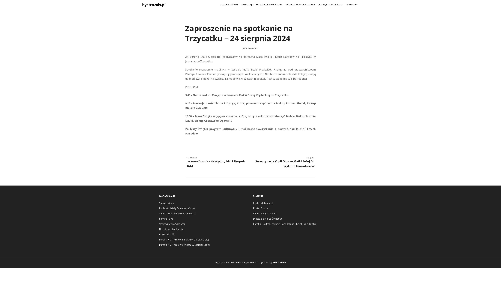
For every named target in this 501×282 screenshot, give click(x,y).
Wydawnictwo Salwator (172, 223)
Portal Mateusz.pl (263, 203)
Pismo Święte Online (264, 213)
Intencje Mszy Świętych (330, 5)
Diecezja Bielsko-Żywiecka (267, 218)
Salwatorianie (166, 203)
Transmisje (247, 5)
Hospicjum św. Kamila (171, 229)
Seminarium (166, 218)
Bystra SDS (236, 262)
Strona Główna (229, 5)
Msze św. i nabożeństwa (269, 5)
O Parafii (351, 5)
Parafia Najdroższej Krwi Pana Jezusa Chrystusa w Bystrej (285, 223)
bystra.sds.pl (153, 4)
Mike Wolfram (279, 262)
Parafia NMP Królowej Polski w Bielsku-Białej (184, 239)
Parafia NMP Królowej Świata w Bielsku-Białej (184, 244)
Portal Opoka (260, 208)
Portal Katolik (167, 234)
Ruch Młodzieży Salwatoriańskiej (177, 208)
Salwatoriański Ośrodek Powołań (177, 213)
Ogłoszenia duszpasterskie (300, 5)
